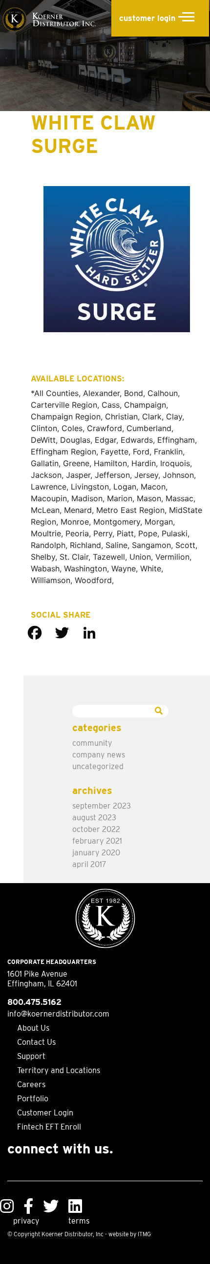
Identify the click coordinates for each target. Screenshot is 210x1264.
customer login (147, 18)
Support (31, 1056)
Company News (98, 754)
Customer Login (45, 1112)
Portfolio (32, 1098)
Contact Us (36, 1042)
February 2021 (97, 841)
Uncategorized (98, 766)
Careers (31, 1084)
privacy (26, 1221)
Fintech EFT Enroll (49, 1127)
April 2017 (89, 864)
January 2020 (96, 852)
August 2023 (94, 817)
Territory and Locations (58, 1070)
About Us (33, 1028)
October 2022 (96, 829)
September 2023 (101, 806)
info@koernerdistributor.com (58, 1014)
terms (78, 1221)
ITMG (144, 1234)
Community (92, 743)
